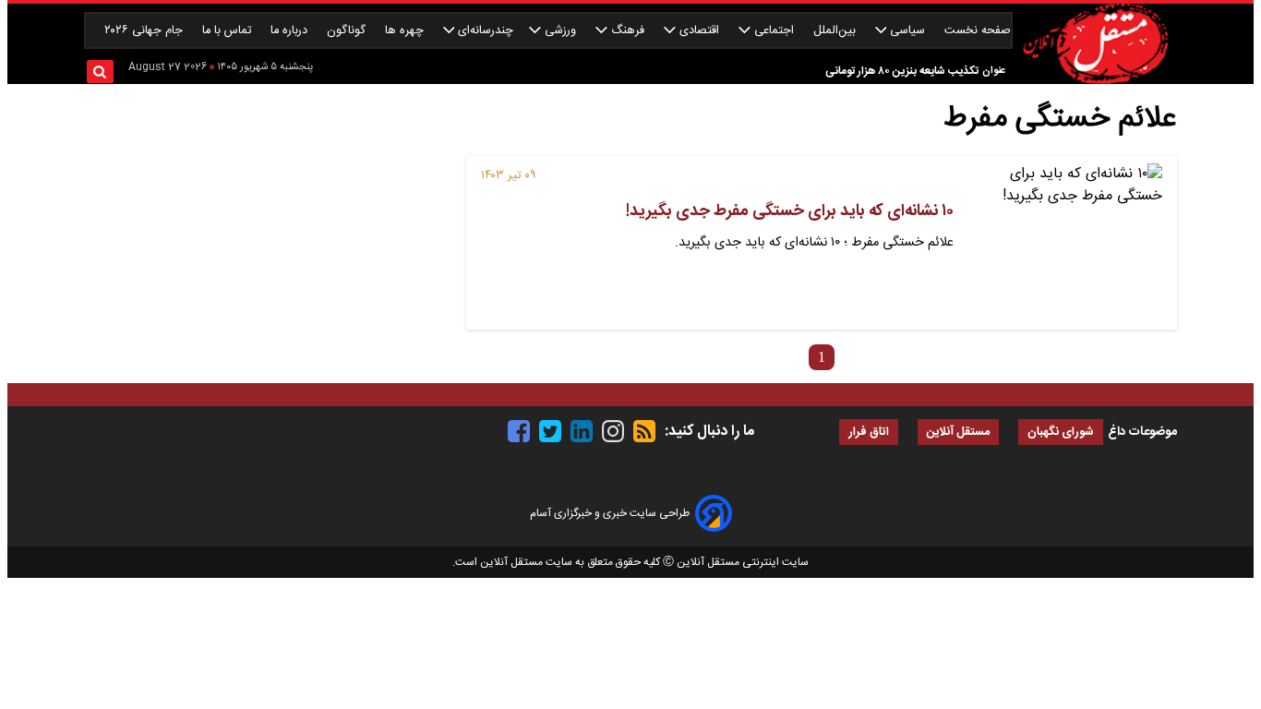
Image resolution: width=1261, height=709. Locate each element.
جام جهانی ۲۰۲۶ (145, 31)
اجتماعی (774, 31)
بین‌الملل (836, 31)
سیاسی (907, 31)
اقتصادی (699, 31)
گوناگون (348, 31)
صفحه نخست (977, 31)
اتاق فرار (868, 432)
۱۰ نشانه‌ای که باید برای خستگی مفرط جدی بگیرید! (790, 211)
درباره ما (290, 31)
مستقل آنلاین (958, 432)
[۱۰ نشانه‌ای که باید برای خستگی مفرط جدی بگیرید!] (1065, 242)
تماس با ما (228, 31)
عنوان (993, 70)
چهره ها (406, 31)
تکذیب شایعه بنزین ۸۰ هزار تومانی (902, 71)
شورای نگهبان (1060, 432)
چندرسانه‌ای (483, 31)
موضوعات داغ (1142, 432)
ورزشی (560, 31)
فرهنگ (627, 31)
